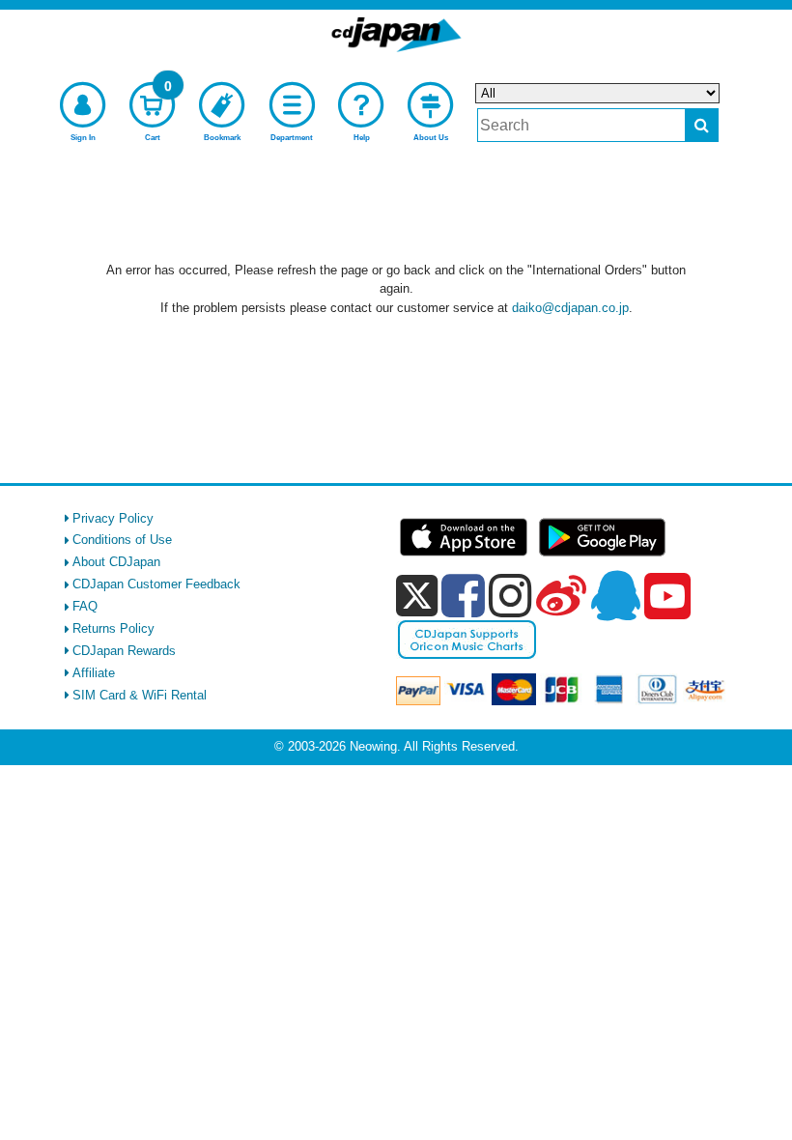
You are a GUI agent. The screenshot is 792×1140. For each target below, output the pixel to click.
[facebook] (463, 595)
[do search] (702, 125)
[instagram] (510, 595)
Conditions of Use (122, 539)
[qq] (615, 595)
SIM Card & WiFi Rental (139, 695)
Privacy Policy (113, 518)
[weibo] (561, 595)
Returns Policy (113, 628)
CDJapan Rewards (124, 650)
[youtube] (667, 597)
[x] (417, 596)
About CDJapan (116, 562)
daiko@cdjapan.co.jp (570, 307)
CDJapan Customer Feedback (156, 584)
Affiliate (93, 673)
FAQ (85, 606)
